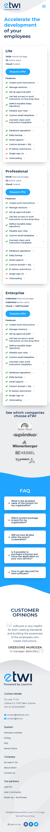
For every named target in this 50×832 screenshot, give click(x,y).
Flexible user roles (18, 111)
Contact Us (9, 773)
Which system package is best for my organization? (24, 520)
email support (16, 140)
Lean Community (12, 792)
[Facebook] (26, 824)
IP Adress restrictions (20, 149)
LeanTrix (8, 787)
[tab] (25, 83)
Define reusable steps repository (20, 104)
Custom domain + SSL (20, 144)
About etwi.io (10, 767)
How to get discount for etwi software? (25, 572)
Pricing (7, 738)
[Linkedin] (31, 824)
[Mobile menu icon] (44, 6)
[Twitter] (36, 824)
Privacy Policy (28, 816)
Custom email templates (21, 115)
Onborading (15, 158)
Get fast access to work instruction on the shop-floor (24, 97)
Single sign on (16, 153)
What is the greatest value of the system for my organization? (24, 503)
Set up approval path (20, 92)
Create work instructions (22, 82)
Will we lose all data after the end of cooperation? (22, 537)
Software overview (13, 732)
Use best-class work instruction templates (20, 121)
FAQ (6, 743)
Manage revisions (18, 87)
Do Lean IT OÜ (31, 812)
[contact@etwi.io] (25, 719)
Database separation (20, 130)
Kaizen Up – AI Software (15, 797)
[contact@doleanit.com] (25, 715)
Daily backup (15, 135)
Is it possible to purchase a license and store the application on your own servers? (25, 555)
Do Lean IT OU (11, 762)
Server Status (10, 748)
